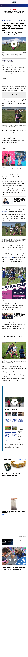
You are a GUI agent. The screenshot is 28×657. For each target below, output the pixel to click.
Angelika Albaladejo (7, 60)
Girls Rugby (4, 211)
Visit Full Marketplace (22, 459)
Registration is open (9, 257)
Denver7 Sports (7, 20)
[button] (8, 417)
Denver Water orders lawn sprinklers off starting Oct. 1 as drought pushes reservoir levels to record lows (14, 13)
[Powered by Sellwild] (24, 536)
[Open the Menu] (2, 2)
